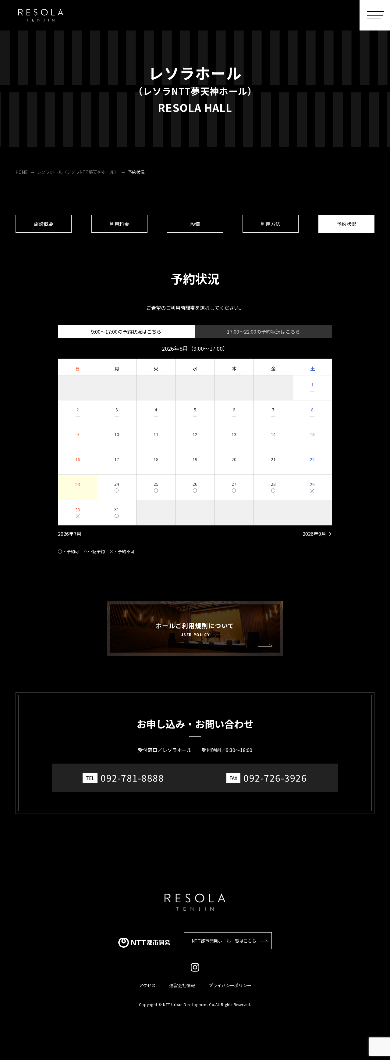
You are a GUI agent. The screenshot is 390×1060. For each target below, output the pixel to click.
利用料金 (119, 223)
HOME (22, 172)
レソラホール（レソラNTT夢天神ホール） (78, 172)
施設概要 (43, 223)
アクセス (147, 985)
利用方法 (270, 223)
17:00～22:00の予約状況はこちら (263, 331)
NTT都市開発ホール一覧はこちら (224, 941)
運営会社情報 (182, 985)
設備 (195, 223)
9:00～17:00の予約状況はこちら (126, 331)
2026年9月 (314, 533)
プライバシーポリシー (230, 985)
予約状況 (346, 223)
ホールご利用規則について (195, 629)
